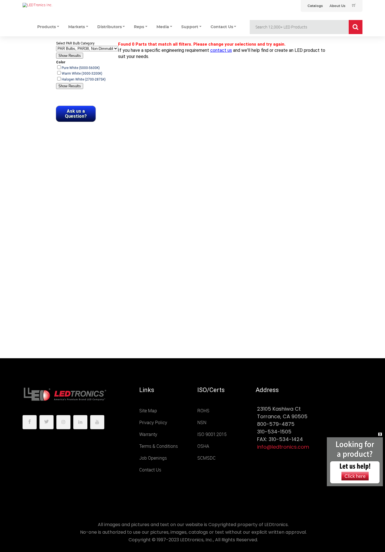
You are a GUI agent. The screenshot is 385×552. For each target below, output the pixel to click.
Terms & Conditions (158, 446)
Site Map (148, 410)
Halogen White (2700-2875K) (84, 79)
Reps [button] (139, 27)
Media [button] (162, 27)
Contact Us (150, 470)
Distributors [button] (109, 27)
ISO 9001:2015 (212, 434)
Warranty (148, 434)
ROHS (203, 410)
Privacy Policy (153, 422)
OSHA (203, 446)
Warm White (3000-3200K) (82, 73)
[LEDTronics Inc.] (65, 5)
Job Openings (153, 458)
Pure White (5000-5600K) (81, 68)
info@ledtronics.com (283, 446)
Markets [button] (76, 27)
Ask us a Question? (76, 113)
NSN (201, 422)
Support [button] (189, 27)
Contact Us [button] (222, 27)
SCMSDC (206, 458)
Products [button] (46, 27)
